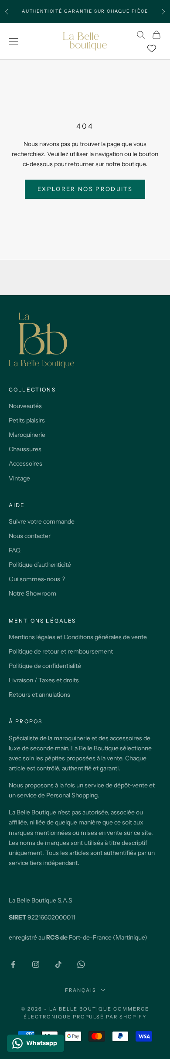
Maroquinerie (27, 435)
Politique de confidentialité (45, 666)
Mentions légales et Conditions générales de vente (78, 637)
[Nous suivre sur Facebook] (13, 964)
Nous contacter (30, 536)
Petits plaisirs (27, 420)
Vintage (19, 478)
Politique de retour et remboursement (61, 651)
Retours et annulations (39, 694)
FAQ (14, 550)
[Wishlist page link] (151, 48)
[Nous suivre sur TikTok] (58, 964)
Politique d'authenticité (40, 565)
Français (80, 990)
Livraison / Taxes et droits (44, 680)
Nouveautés (25, 406)
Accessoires (25, 463)
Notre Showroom (32, 593)
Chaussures (25, 449)
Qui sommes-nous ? (37, 579)
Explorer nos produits (85, 188)
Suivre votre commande (42, 521)
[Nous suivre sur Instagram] (35, 964)
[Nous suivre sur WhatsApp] (81, 964)
